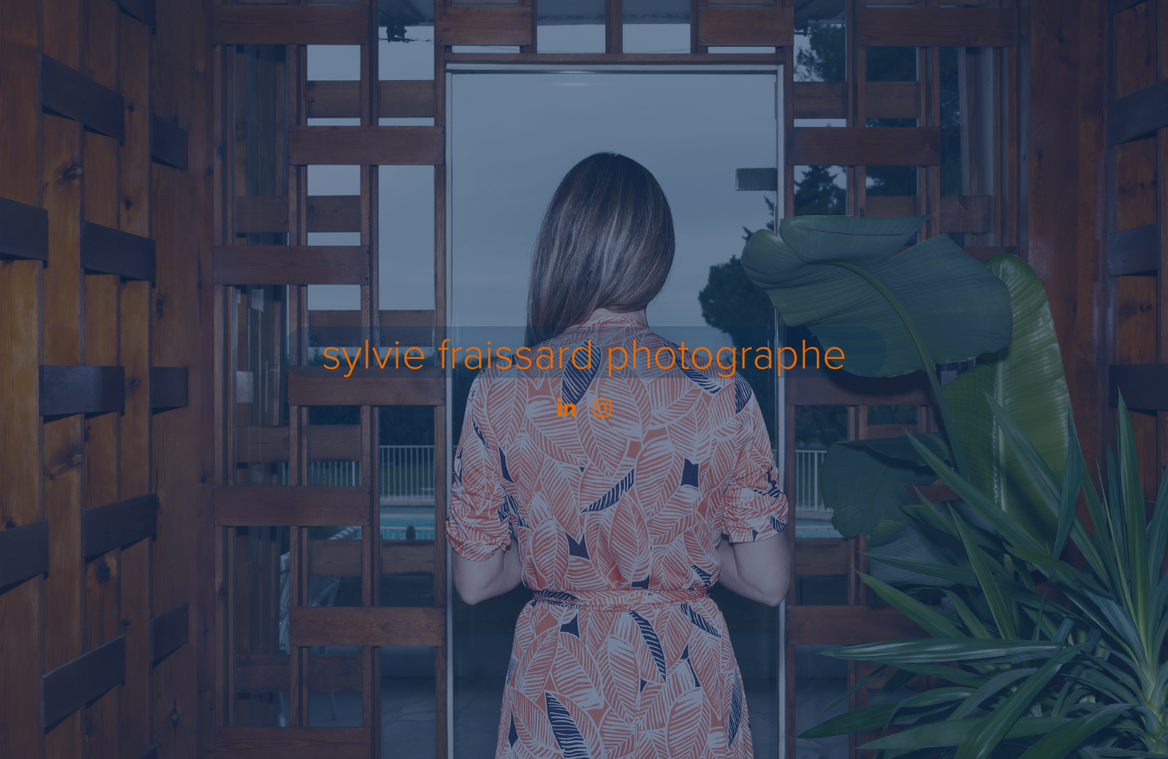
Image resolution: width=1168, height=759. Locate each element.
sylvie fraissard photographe (584, 352)
